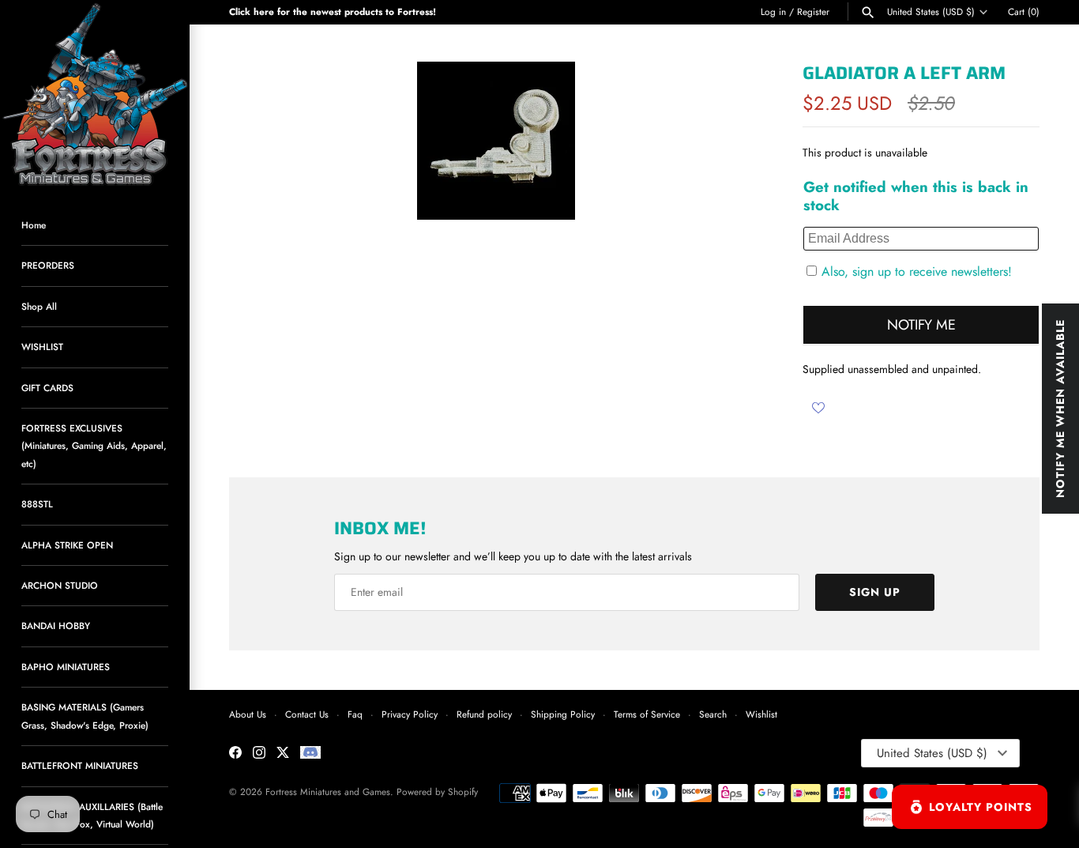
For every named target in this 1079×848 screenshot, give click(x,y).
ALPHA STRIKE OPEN (67, 545)
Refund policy (484, 714)
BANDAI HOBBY (55, 625)
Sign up (874, 592)
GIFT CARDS (47, 387)
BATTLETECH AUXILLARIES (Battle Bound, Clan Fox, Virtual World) (92, 815)
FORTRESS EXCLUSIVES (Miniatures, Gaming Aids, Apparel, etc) (94, 445)
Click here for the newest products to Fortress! (332, 11)
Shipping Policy (563, 714)
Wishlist (761, 714)
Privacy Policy (410, 714)
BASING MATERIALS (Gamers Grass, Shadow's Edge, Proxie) (85, 715)
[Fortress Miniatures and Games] (95, 95)
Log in (773, 11)
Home (33, 225)
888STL (37, 504)
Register (813, 11)
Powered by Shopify (437, 791)
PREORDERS (47, 265)
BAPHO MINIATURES (65, 666)
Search (713, 714)
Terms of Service (647, 714)
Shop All (39, 306)
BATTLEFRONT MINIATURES (79, 765)
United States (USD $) (931, 11)
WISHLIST (42, 346)
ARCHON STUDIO (59, 585)
